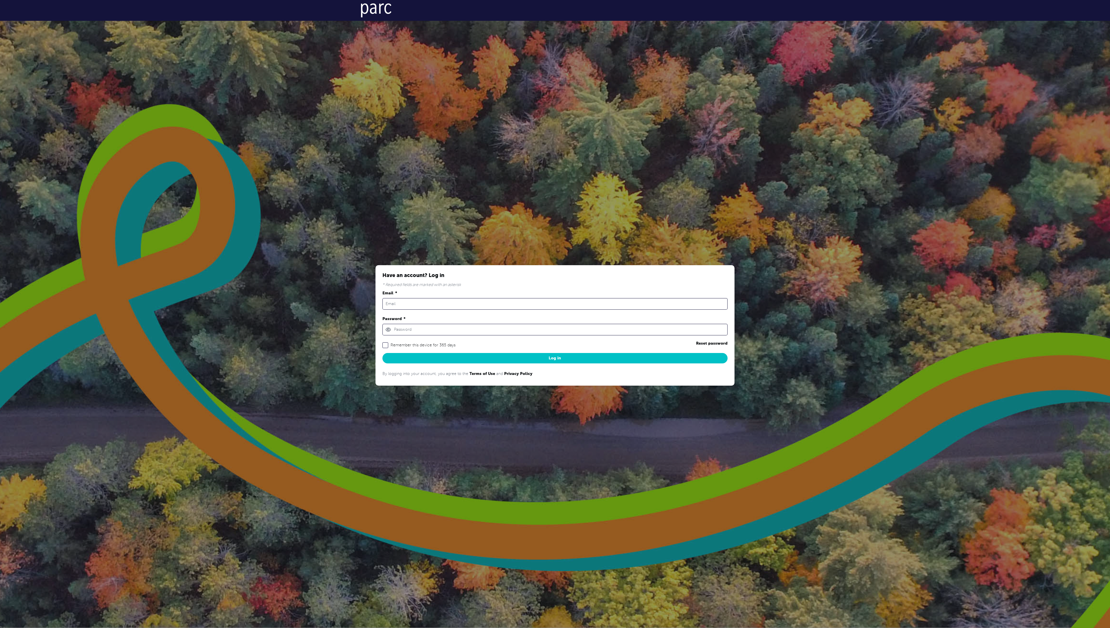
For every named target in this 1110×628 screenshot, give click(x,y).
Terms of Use (482, 374)
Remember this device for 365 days (423, 345)
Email (389, 293)
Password (394, 319)
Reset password (712, 343)
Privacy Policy (518, 374)
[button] (388, 329)
